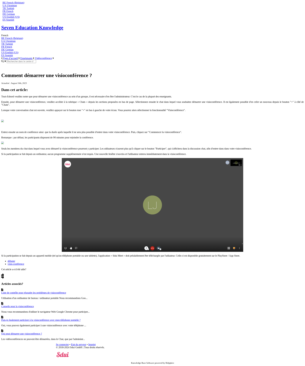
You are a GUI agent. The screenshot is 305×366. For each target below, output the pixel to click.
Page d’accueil (10, 58)
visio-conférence (16, 264)
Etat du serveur (78, 344)
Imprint (92, 344)
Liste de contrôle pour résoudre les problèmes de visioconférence (33, 292)
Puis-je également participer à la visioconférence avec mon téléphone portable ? (41, 320)
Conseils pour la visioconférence (17, 306)
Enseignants (26, 58)
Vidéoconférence (43, 58)
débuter (11, 261)
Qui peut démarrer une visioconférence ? (21, 333)
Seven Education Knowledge (32, 27)
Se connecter (62, 344)
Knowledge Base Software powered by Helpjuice (152, 363)
